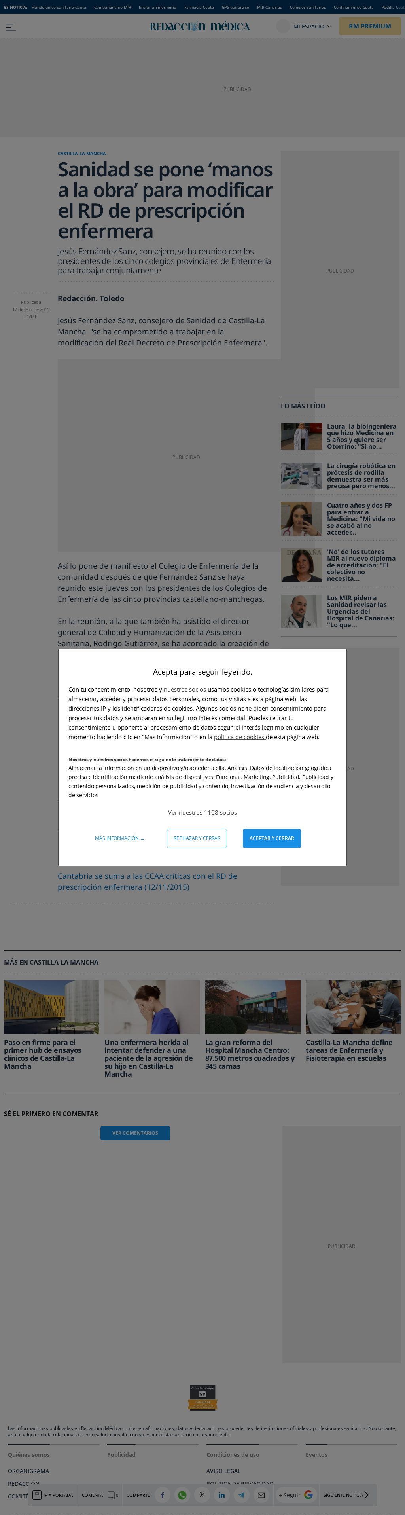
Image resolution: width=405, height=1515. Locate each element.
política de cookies (240, 737)
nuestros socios (185, 689)
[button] (202, 812)
